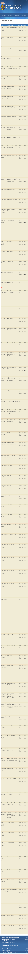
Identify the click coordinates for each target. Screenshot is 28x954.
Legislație (17, 15)
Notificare (23, 15)
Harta (15, 952)
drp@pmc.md (7, 950)
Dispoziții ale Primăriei (7, 15)
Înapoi (2, 23)
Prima (4, 952)
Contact (10, 952)
